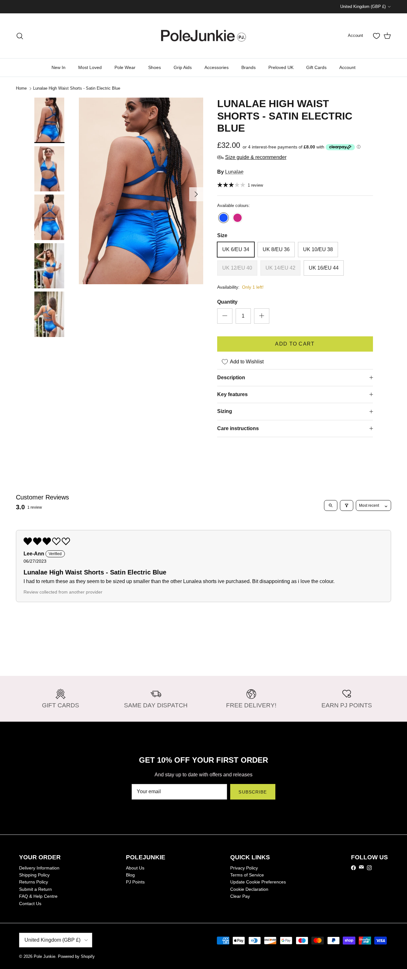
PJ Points (135, 881)
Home (21, 88)
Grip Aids (183, 67)
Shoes (154, 67)
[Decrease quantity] (224, 316)
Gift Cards (316, 67)
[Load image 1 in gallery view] (141, 191)
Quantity (227, 302)
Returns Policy (33, 881)
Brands (248, 67)
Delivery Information (39, 867)
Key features (232, 394)
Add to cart (294, 344)
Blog (130, 874)
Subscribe (252, 791)
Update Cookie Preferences (258, 881)
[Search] (20, 36)
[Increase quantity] (261, 316)
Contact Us (30, 903)
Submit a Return (35, 889)
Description (231, 377)
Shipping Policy (34, 874)
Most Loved (90, 67)
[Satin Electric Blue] (223, 218)
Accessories (216, 67)
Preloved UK (280, 67)
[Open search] (330, 505)
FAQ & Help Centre (38, 896)
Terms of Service (247, 874)
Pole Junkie (44, 956)
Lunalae (234, 172)
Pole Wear (124, 67)
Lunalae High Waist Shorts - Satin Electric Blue (76, 88)
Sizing (224, 411)
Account (347, 67)
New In (59, 67)
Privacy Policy (244, 867)
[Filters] (346, 505)
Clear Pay (240, 896)
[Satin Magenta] (237, 218)
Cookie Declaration (249, 889)
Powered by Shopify (76, 956)
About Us (135, 867)
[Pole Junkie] (203, 36)
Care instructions (238, 428)
